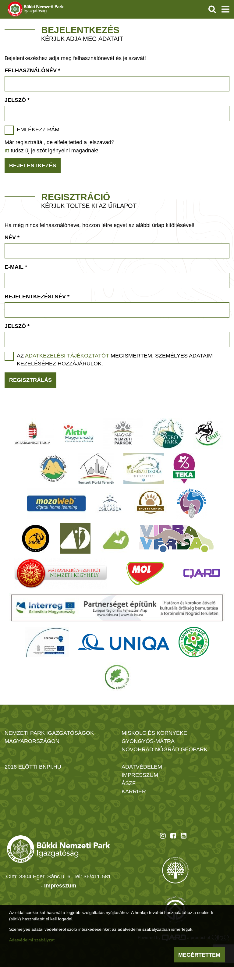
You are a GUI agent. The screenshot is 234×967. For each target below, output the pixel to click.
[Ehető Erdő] (117, 677)
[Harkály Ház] (75, 538)
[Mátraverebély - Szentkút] (60, 573)
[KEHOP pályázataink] (47, 642)
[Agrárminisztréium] (32, 433)
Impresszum (60, 886)
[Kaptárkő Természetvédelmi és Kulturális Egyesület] (54, 468)
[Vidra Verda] (176, 538)
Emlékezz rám (38, 129)
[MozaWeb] (56, 503)
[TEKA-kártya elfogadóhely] (184, 468)
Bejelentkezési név (37, 296)
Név (12, 237)
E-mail (16, 267)
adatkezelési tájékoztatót (67, 356)
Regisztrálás (30, 380)
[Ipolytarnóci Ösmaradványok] (150, 503)
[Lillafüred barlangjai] (115, 538)
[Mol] (145, 573)
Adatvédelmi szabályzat (32, 939)
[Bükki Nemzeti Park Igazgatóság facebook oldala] (173, 835)
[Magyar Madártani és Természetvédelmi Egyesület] (208, 433)
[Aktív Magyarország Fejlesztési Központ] (78, 433)
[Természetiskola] (143, 468)
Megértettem (199, 955)
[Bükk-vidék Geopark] (191, 503)
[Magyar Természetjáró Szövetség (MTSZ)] (194, 642)
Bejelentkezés (32, 165)
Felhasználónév (32, 70)
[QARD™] (201, 573)
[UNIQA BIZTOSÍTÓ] (123, 642)
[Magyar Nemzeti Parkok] (123, 433)
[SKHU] (117, 607)
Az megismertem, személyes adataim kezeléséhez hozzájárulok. (115, 360)
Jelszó (17, 100)
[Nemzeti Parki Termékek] (96, 468)
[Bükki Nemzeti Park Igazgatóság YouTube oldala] (183, 835)
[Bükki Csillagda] (110, 503)
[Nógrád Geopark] (168, 433)
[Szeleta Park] (35, 538)
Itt (7, 151)
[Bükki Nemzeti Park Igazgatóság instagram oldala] (163, 835)
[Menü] (225, 9)
